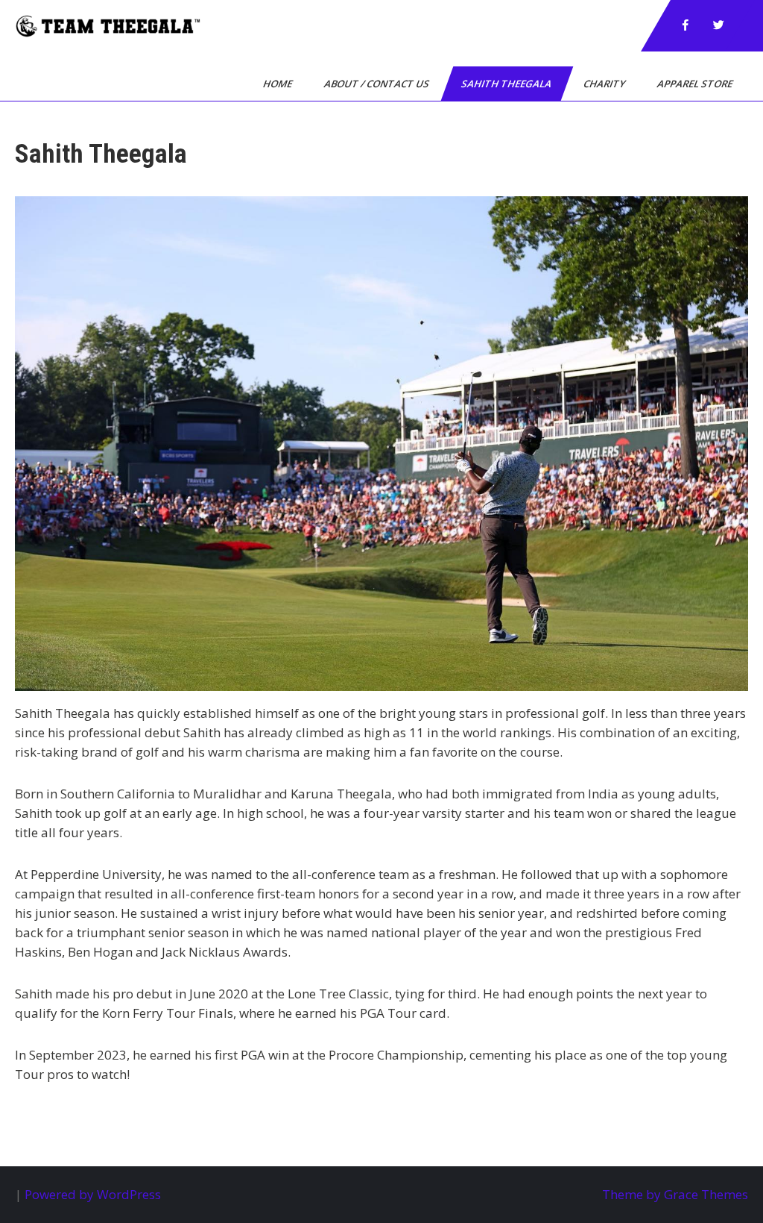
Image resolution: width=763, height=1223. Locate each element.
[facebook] (685, 25)
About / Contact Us (378, 83)
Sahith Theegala (507, 83)
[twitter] (718, 25)
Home (279, 83)
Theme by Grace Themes (675, 1194)
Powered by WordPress (93, 1194)
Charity (605, 83)
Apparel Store (696, 83)
